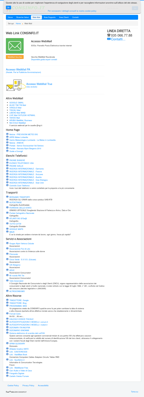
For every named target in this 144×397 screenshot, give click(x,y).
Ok (8, 7)
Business (28, 120)
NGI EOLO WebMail (17, 122)
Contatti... (117, 38)
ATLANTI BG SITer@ (18, 218)
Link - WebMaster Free (18, 367)
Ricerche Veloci (22, 17)
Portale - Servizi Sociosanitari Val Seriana (26, 145)
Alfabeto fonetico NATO (19, 349)
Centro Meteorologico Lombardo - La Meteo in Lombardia (32, 140)
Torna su (134, 391)
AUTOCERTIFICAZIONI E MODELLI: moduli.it (28, 324)
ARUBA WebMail (16, 120)
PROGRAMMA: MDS (18, 305)
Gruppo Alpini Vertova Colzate (21, 243)
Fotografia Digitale (16, 373)
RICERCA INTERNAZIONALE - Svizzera (26, 174)
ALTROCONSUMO (17, 291)
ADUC (11, 270)
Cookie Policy (13, 385)
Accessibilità (43, 385)
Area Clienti (64, 17)
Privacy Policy (28, 385)
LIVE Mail (13, 115)
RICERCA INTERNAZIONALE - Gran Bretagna (28, 180)
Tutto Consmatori (16, 280)
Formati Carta (15, 313)
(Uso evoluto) (39, 85)
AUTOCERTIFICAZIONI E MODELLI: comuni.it (28, 322)
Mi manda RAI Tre (16, 275)
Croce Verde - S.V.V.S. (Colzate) (22, 259)
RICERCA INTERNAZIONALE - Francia (25, 171)
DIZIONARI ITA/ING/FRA (19, 327)
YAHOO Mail (14, 117)
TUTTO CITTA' (15, 223)
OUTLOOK (22, 115)
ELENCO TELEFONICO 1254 (21, 163)
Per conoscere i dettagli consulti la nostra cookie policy (72, 10)
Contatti (75, 17)
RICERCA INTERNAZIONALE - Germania (26, 168)
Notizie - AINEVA (16, 142)
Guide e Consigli (16, 151)
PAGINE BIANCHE (17, 160)
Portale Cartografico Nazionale (21, 213)
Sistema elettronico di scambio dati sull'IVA (27, 333)
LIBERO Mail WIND (17, 112)
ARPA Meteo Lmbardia (18, 137)
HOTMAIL (31, 115)
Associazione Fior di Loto (19, 248)
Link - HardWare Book (18, 354)
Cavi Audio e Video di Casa (20, 370)
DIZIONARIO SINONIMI (19, 330)
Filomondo (13, 254)
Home (10, 17)
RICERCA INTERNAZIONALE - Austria (25, 177)
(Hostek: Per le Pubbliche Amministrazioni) (23, 71)
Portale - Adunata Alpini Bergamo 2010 (25, 148)
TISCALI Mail (14, 110)
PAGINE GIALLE (16, 165)
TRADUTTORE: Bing (17, 303)
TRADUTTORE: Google (19, 300)
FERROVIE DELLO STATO (20, 207)
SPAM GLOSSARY (17, 343)
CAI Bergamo (14, 264)
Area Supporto (50, 17)
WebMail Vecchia (15, 57)
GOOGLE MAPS (16, 229)
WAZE (12, 232)
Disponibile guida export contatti (44, 59)
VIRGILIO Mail (15, 107)
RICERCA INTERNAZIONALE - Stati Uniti (26, 182)
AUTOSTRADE (15, 202)
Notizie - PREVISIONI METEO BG (23, 134)
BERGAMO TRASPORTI (19, 197)
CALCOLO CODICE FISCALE (21, 319)
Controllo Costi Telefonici (19, 185)
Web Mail (36, 17)
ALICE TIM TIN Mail (17, 105)
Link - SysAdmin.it (16, 359)
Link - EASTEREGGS (18, 351)
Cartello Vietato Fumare (19, 376)
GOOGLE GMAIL (16, 102)
